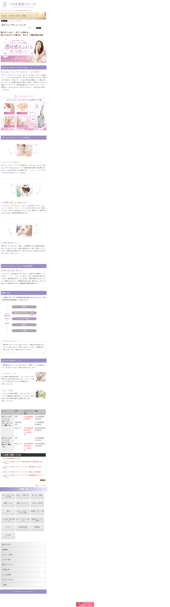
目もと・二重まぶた (22, 495)
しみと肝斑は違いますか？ (13, 458)
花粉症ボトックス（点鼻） (37, 519)
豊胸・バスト (8, 503)
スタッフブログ (7, 579)
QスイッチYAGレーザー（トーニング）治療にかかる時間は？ (23, 472)
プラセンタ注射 (7, 390)
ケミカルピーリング (8, 373)
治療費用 (5, 549)
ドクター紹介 (6, 559)
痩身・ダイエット (23, 503)
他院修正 (37, 527)
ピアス (8, 527)
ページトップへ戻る (41, 485)
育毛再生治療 (23, 527)
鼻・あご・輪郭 (37, 495)
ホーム (2, 10)
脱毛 (8, 511)
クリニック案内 (7, 554)
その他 (8, 535)
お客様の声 (5, 569)
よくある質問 (6, 575)
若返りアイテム (7, 564)
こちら (11, 384)
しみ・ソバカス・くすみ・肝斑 (11, 10)
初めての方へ (6, 544)
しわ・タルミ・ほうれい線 (8, 495)
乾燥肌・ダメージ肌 (37, 511)
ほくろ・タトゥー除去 (22, 519)
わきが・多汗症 (37, 503)
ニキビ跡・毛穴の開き (8, 519)
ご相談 (4, 584)
